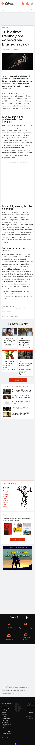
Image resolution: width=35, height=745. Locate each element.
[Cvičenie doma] (32, 3)
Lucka (10, 49)
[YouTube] (8, 737)
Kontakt (30, 709)
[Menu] (3, 10)
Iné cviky (6, 506)
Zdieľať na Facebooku (11, 316)
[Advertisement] (17, 181)
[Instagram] (3, 737)
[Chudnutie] (22, 3)
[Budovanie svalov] (27, 3)
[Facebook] (5, 737)
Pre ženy (5, 27)
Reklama (30, 707)
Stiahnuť (17, 540)
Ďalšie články (18, 380)
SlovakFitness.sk (8, 4)
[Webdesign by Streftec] (30, 718)
